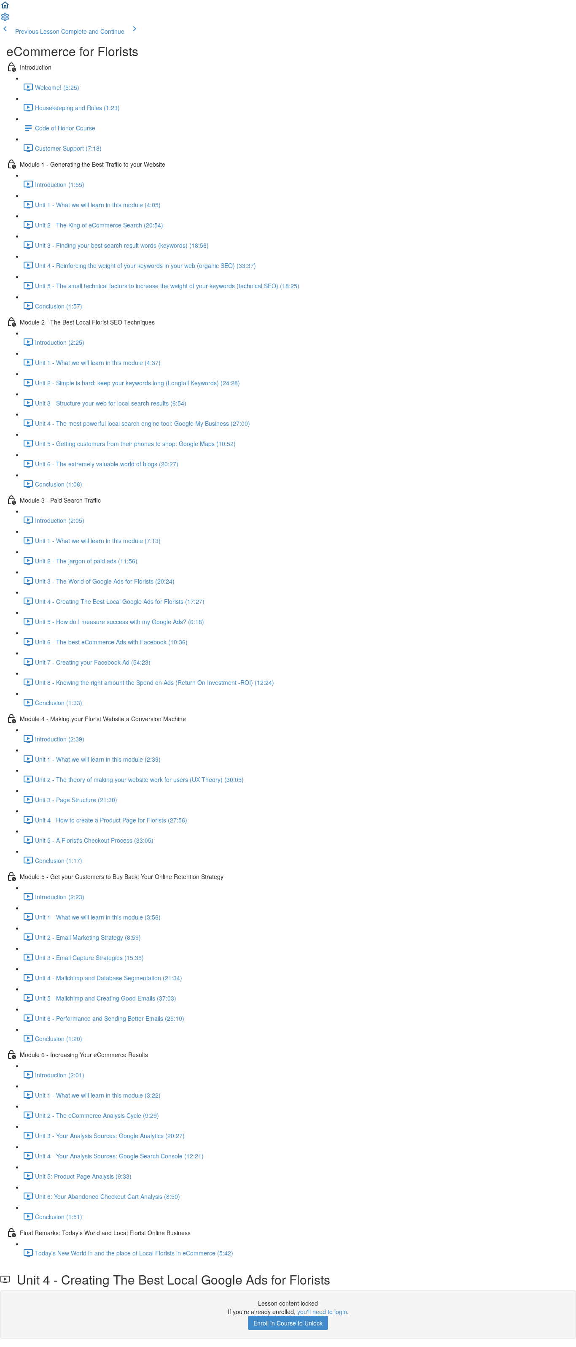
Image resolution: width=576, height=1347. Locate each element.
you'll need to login (322, 1311)
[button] (5, 7)
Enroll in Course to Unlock (288, 1323)
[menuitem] (5, 19)
